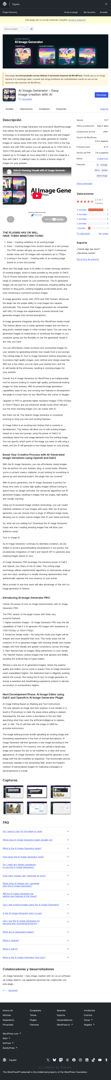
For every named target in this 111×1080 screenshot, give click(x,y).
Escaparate (35, 1010)
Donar (88, 1020)
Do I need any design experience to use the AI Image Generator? (19, 865)
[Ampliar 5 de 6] (44, 804)
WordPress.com (12, 1033)
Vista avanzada (84, 183)
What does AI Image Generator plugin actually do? (28, 840)
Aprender (61, 1010)
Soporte (104, 109)
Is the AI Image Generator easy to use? (22, 913)
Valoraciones (26, 109)
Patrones (34, 1024)
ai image (103, 165)
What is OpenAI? (11, 940)
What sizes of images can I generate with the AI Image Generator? (21, 884)
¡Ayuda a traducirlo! (77, 20)
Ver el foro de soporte (88, 259)
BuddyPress (10, 1048)
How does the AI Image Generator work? (23, 857)
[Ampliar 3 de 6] (67, 788)
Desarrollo (61, 109)
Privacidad (8, 1024)
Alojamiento (8, 1020)
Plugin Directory (10, 12)
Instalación (44, 109)
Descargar (102, 95)
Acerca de (8, 1010)
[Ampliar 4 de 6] (20, 804)
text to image (102, 176)
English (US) (102, 158)
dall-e (97, 170)
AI (97, 165)
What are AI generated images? (18, 932)
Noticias (7, 1015)
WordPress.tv (65, 1024)
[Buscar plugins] (31, 29)
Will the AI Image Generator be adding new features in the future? (20, 895)
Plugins (33, 1020)
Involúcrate (89, 1010)
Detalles (10, 109)
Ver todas (103, 233)
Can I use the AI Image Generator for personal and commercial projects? (21, 922)
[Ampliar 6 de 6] (67, 804)
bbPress (8, 1043)
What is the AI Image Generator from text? (24, 957)
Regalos (89, 1024)
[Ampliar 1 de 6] (20, 788)
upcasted (27, 99)
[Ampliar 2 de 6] (44, 788)
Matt (6, 1038)
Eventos (88, 1015)
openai (104, 170)
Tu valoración (83, 233)
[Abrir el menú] (106, 4)
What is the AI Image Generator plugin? (22, 848)
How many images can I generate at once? (24, 876)
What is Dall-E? (10, 949)
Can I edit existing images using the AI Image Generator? (31, 905)
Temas (33, 1015)
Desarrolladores (64, 1020)
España (12, 1060)
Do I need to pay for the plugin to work (22, 831)
